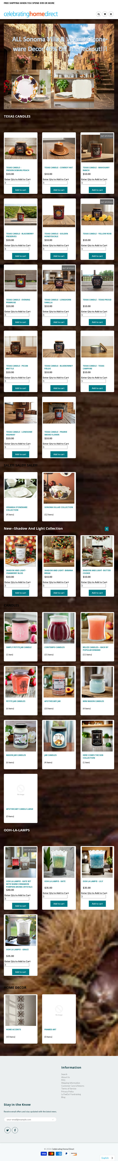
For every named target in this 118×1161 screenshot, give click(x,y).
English (105, 1158)
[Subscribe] (71, 28)
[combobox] (107, 1158)
